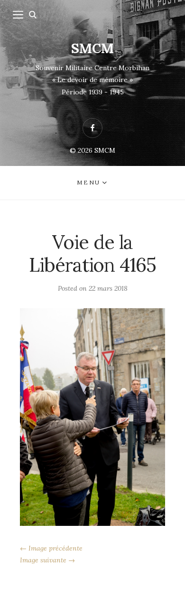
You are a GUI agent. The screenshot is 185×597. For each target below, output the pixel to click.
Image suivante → (47, 560)
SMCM (92, 48)
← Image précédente (51, 548)
